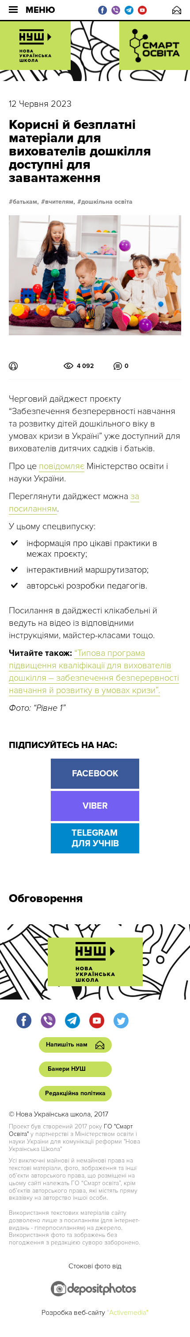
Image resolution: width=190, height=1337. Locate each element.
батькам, (26, 201)
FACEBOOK (95, 773)
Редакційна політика (75, 1093)
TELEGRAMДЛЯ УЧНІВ (95, 838)
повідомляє (61, 466)
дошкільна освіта (107, 201)
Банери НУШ (67, 1069)
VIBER (95, 806)
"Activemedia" (127, 1312)
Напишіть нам (176, 10)
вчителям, (60, 201)
